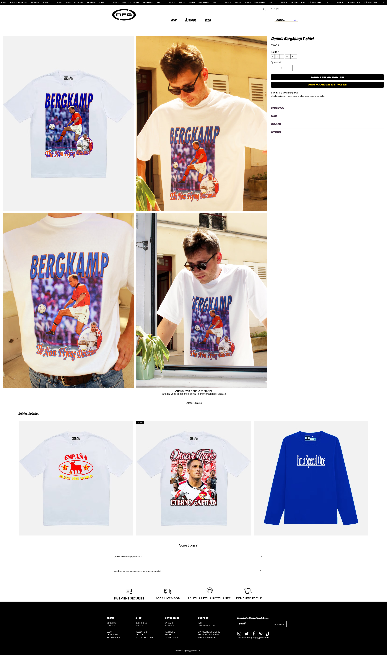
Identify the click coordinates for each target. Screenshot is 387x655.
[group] (193, 478)
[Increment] (290, 68)
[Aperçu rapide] (76, 478)
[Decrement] (273, 68)
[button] (190, 20)
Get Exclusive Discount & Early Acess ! (253, 618)
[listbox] (277, 9)
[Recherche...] (295, 19)
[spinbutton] (281, 68)
